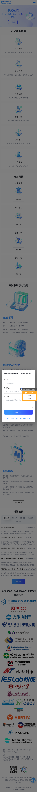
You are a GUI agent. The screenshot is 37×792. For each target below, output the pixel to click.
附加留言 (6, 396)
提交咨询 (18, 412)
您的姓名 (7, 379)
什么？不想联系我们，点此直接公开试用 (18, 419)
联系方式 (7, 388)
